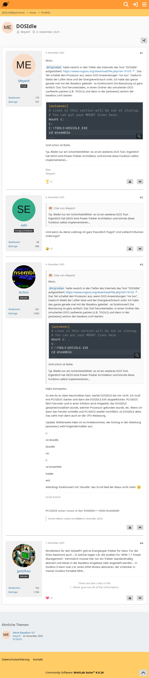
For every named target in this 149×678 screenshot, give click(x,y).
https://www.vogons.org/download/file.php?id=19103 (97, 71)
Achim (79, 518)
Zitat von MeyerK (64, 208)
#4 (141, 543)
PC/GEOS (17, 639)
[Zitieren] (140, 181)
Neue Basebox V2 (24, 632)
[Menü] (144, 4)
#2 (141, 197)
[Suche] (126, 4)
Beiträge (13, 101)
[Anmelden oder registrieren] (135, 4)
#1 (141, 53)
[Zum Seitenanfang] (143, 673)
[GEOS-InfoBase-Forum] (5, 4)
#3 (141, 264)
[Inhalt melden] (130, 181)
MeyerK (25, 32)
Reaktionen (14, 97)
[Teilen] (144, 40)
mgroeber (55, 67)
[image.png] (94, 121)
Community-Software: (74, 672)
